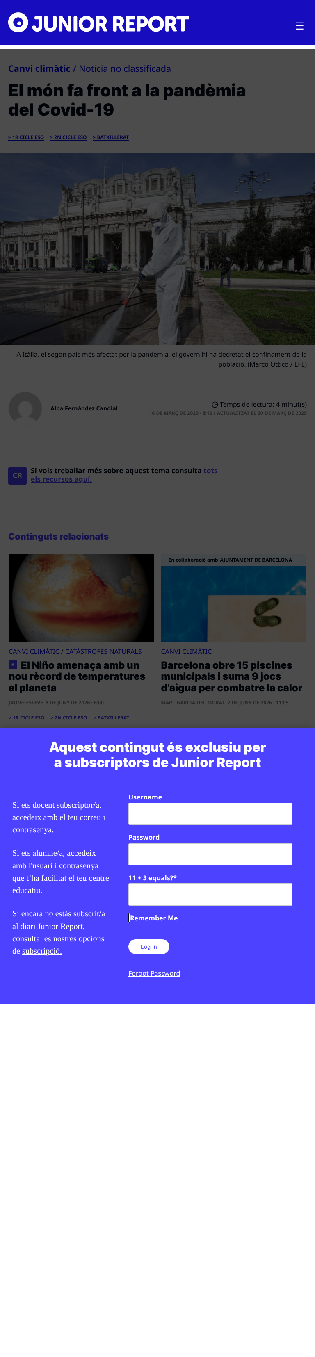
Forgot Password (154, 973)
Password (144, 837)
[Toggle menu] (300, 26)
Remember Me (154, 917)
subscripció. (42, 951)
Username (145, 796)
